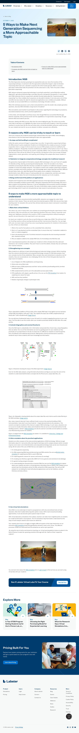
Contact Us (58, 1)
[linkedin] (72, 727)
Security (68, 705)
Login (74, 1)
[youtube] (75, 727)
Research (53, 710)
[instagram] (70, 727)
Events (52, 694)
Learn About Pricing (10, 662)
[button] (17, 6)
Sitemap (68, 712)
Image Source (32, 315)
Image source (24, 418)
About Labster (38, 691)
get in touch (43, 570)
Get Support (67, 1)
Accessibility (69, 702)
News (51, 704)
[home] (39, 681)
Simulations (6, 691)
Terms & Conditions (69, 692)
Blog (51, 691)
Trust (67, 709)
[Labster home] (7, 6)
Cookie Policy (70, 699)
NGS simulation (29, 428)
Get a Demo (71, 6)
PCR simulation (52, 273)
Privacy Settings (19, 727)
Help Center (22, 694)
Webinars (53, 701)
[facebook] (68, 727)
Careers (36, 694)
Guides (52, 707)
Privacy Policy (70, 696)
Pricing (5, 694)
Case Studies (54, 697)
